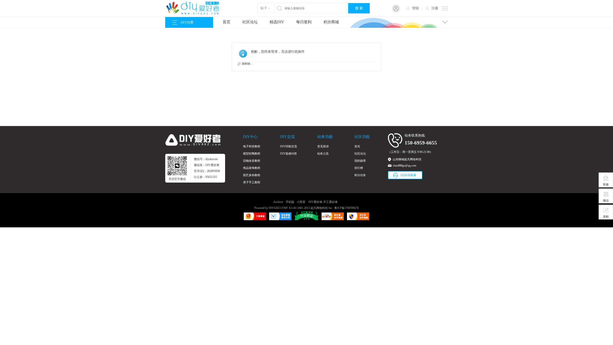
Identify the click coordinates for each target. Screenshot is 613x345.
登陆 (415, 8)
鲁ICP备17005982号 (346, 208)
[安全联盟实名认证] (280, 219)
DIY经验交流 (288, 146)
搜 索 (359, 8)
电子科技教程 (251, 146)
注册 (434, 8)
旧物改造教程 (251, 160)
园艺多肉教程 (251, 175)
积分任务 (360, 175)
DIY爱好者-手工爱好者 (323, 202)
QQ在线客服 (408, 175)
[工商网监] (255, 219)
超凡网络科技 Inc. (322, 208)
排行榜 (358, 168)
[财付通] (332, 219)
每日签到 (304, 22)
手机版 (290, 202)
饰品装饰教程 (251, 168)
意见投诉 (323, 146)
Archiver (278, 202)
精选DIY (277, 22)
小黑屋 (301, 202)
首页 (226, 22)
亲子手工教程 (251, 182)
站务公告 (323, 153)
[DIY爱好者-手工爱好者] (195, 14)
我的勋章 (360, 160)
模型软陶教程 (251, 153)
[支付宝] (358, 219)
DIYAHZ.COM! (278, 208)
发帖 (606, 216)
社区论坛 (250, 22)
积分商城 (331, 22)
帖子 (264, 8)
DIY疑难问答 (288, 153)
